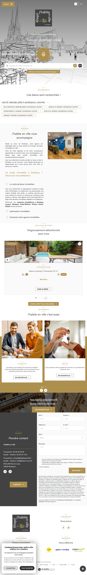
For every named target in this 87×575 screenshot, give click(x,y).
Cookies (73, 564)
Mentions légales (44, 564)
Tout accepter (27, 568)
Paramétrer (10, 568)
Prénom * (66, 415)
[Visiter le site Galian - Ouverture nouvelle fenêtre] (62, 550)
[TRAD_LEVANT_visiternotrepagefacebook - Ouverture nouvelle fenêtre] (5, 471)
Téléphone (42, 425)
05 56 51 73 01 (22, 454)
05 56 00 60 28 (18, 452)
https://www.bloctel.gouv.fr (50, 495)
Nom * (41, 415)
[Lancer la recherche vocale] (43, 53)
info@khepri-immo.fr (24, 461)
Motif (40, 434)
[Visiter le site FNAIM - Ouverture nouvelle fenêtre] (49, 550)
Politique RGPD (63, 564)
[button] (45, 298)
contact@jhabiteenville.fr (22, 458)
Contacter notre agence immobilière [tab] (24, 217)
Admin (53, 564)
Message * (42, 444)
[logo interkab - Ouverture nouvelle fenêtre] (78, 550)
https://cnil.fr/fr (50, 489)
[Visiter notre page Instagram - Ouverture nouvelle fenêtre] (10, 471)
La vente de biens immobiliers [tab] (22, 184)
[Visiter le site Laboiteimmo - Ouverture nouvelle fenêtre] (46, 569)
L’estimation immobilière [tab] (20, 211)
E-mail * (65, 425)
